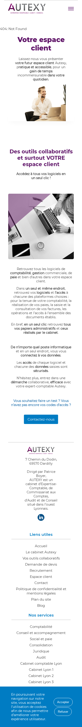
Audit (41, 657)
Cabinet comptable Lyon (41, 663)
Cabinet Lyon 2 (41, 676)
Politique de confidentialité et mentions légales (41, 591)
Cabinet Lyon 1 (41, 669)
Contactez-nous (41, 419)
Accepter (63, 702)
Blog (41, 605)
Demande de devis (41, 564)
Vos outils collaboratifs (41, 558)
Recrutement (41, 570)
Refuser (63, 711)
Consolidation (41, 645)
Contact (41, 583)
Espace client (41, 576)
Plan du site (41, 599)
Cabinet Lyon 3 (41, 682)
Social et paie (41, 639)
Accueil (41, 546)
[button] (71, 8)
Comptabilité (41, 626)
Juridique (41, 651)
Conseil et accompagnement (41, 633)
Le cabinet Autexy (41, 552)
